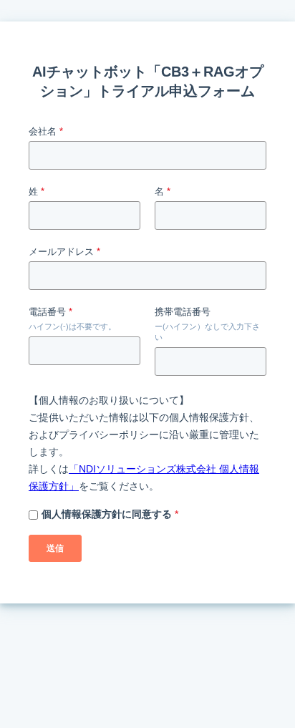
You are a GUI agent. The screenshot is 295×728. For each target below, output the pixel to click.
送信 (55, 548)
